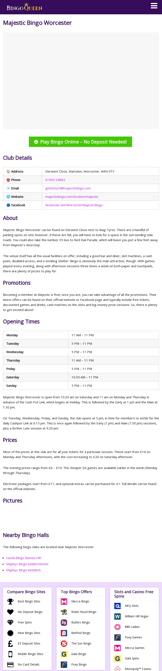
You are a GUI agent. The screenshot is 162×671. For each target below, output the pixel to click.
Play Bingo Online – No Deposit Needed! (83, 141)
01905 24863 (55, 180)
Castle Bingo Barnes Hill (23, 558)
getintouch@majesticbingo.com (68, 188)
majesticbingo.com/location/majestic (71, 196)
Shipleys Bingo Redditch (23, 570)
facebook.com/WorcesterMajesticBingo (74, 205)
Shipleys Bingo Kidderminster (27, 564)
